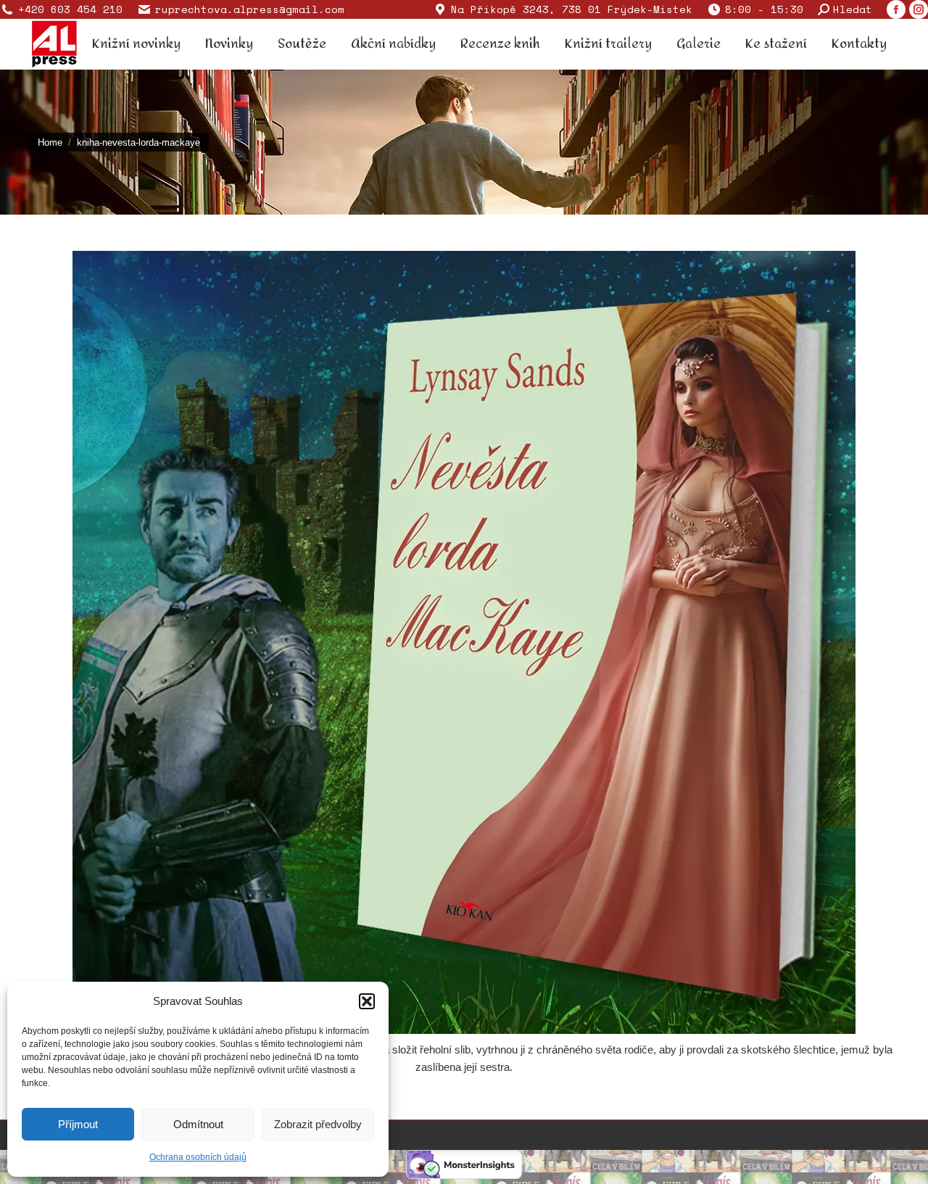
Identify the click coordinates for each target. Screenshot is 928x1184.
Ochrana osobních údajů (197, 1157)
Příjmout (78, 1124)
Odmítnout (198, 1124)
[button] (367, 1001)
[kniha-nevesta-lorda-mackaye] (464, 642)
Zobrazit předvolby (318, 1124)
